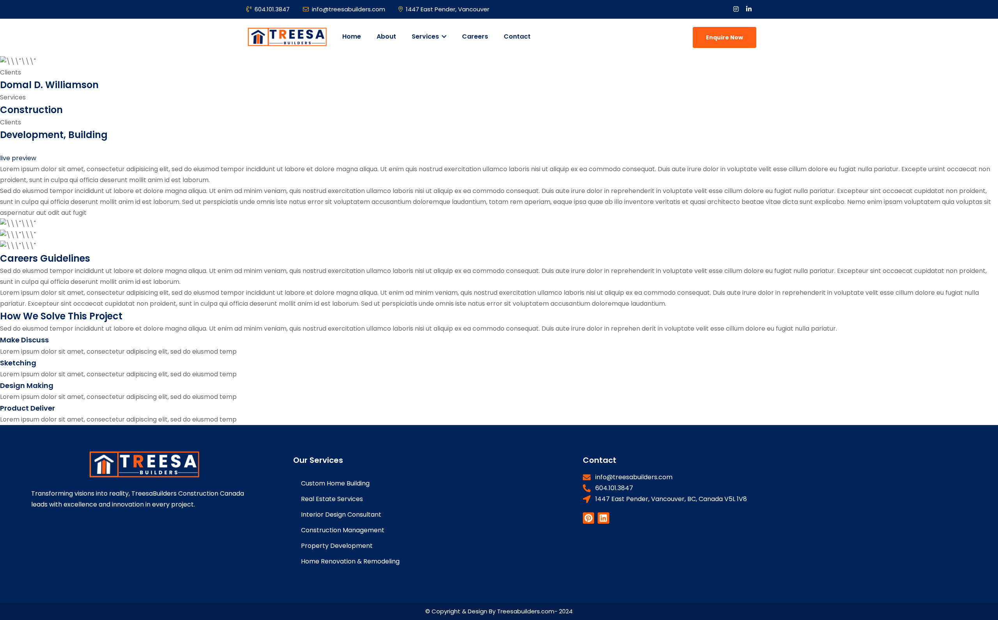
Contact (517, 36)
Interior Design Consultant (341, 514)
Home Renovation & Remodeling (350, 561)
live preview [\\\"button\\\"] (18, 158)
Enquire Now (724, 37)
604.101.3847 (272, 9)
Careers (475, 36)
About (386, 36)
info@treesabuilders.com (348, 9)
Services (426, 36)
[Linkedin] (603, 518)
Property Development (337, 545)
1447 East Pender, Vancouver (447, 9)
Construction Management (342, 530)
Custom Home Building (335, 483)
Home (351, 36)
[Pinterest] (588, 518)
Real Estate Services (332, 498)
